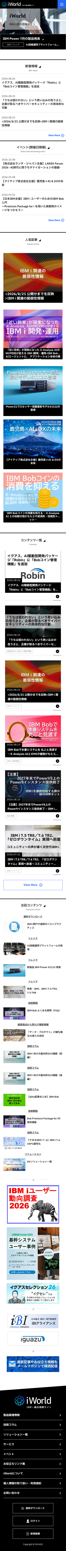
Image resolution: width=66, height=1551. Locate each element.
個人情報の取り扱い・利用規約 (22, 1483)
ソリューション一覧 (15, 1435)
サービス (8, 1444)
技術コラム (10, 1425)
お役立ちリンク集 (14, 1464)
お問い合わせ (11, 1493)
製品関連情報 (11, 1415)
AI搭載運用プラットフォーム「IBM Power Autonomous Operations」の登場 (41, 45)
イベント (8, 1454)
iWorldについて (13, 1474)
